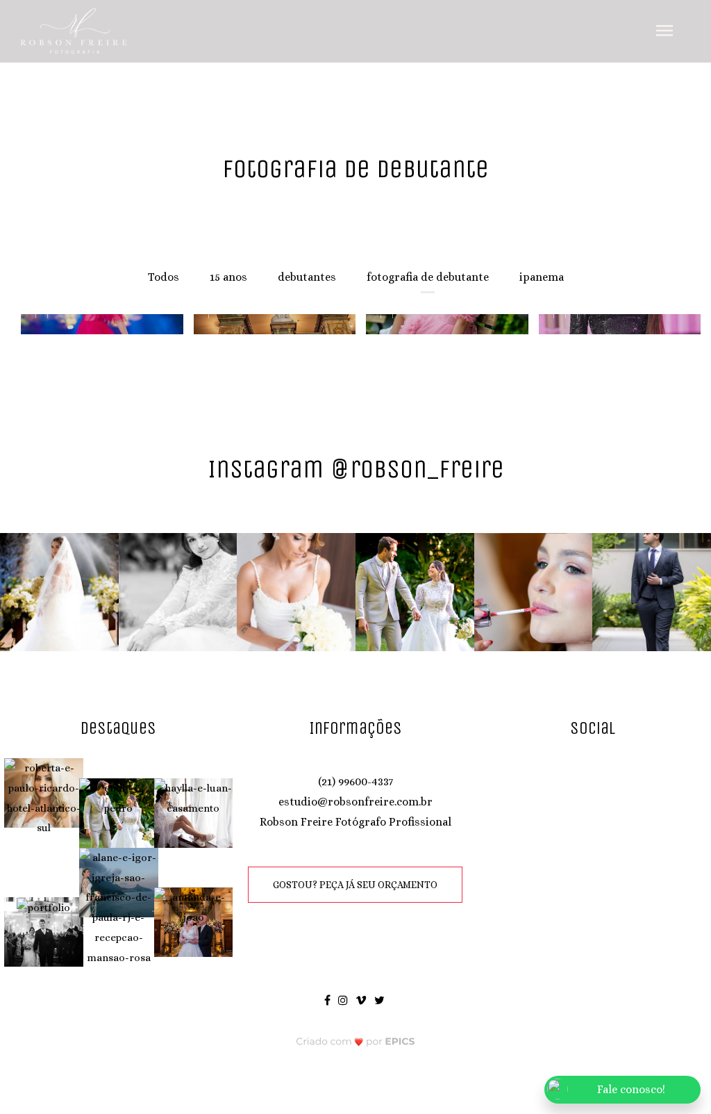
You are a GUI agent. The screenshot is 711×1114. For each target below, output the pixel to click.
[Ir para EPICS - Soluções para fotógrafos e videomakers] (355, 1041)
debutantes (307, 277)
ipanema (541, 277)
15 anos (228, 277)
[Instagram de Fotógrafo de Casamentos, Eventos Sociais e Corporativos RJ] (344, 999)
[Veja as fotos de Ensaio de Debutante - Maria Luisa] (96, 324)
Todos (163, 277)
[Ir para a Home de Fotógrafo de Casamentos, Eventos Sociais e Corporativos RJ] (74, 30)
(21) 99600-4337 (355, 781)
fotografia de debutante (428, 277)
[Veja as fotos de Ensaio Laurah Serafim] (269, 324)
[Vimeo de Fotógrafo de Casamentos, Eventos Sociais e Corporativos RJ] (362, 999)
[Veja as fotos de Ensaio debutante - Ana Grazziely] (442, 324)
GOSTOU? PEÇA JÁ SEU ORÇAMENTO (355, 884)
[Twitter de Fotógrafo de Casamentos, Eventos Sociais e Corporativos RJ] (380, 999)
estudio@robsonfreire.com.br (355, 801)
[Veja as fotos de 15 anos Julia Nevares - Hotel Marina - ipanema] (614, 324)
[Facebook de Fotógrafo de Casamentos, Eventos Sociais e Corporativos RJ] (328, 999)
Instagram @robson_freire (356, 468)
